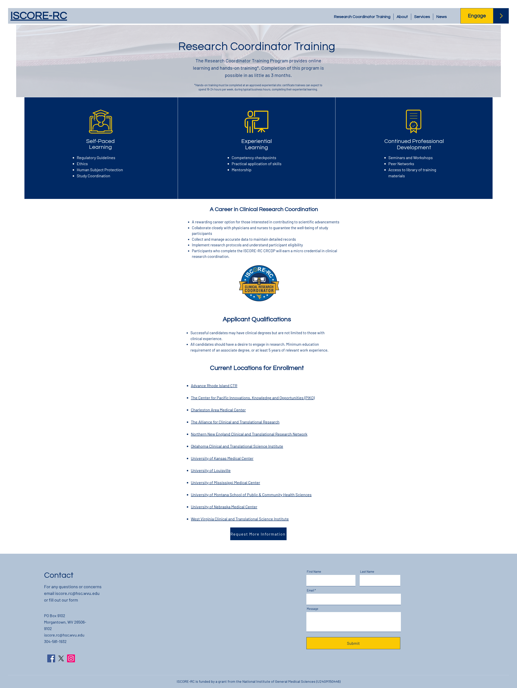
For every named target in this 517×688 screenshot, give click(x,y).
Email (310, 590)
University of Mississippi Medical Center (225, 482)
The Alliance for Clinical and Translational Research (235, 421)
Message (312, 608)
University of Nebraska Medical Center (224, 506)
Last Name (367, 571)
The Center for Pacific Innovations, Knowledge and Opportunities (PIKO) (253, 397)
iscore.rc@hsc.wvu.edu (77, 593)
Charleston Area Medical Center (218, 409)
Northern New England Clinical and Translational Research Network (249, 434)
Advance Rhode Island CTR (214, 385)
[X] (61, 658)
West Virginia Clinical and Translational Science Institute (240, 518)
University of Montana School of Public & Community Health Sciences (251, 494)
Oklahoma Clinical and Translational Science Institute (237, 446)
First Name (314, 571)
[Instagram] (71, 658)
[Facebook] (51, 658)
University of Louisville (211, 470)
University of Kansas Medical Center (222, 458)
